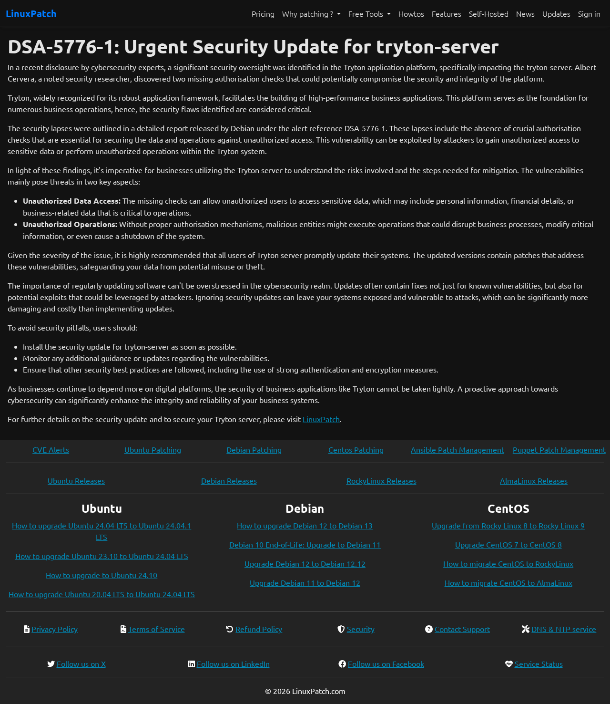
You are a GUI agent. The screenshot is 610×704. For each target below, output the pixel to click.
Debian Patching (254, 449)
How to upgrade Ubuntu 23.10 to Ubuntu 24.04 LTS (101, 555)
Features (446, 13)
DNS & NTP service (563, 628)
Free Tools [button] (366, 13)
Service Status (539, 663)
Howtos (411, 13)
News (525, 13)
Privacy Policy (54, 628)
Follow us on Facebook (386, 663)
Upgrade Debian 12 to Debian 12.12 (305, 563)
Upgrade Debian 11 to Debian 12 (305, 582)
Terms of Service (156, 628)
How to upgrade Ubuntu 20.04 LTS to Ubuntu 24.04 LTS (102, 594)
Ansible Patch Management (457, 449)
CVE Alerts (50, 449)
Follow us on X (81, 663)
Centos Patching (356, 449)
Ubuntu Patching (152, 449)
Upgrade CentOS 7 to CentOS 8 (508, 544)
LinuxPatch (31, 13)
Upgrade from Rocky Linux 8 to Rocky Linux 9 (508, 525)
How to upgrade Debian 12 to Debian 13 (305, 525)
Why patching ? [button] (308, 13)
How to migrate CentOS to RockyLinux (508, 563)
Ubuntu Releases (76, 480)
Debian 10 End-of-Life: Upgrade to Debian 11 (305, 544)
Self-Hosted (488, 13)
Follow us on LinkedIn (233, 663)
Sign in (589, 13)
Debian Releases (229, 480)
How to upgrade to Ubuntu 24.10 (101, 575)
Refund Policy (258, 628)
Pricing (263, 13)
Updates (556, 13)
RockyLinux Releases (381, 480)
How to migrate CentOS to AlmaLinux (508, 582)
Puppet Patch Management (559, 449)
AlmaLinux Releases (534, 480)
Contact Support (462, 628)
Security (361, 628)
